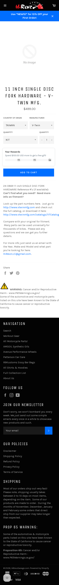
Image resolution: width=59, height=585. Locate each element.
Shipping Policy (12, 456)
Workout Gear (11, 335)
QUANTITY (8, 132)
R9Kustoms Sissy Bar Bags (19, 362)
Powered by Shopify (39, 568)
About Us (8, 378)
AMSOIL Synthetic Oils (16, 346)
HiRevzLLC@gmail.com (17, 253)
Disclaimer (9, 450)
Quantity (44, 132)
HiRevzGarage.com (20, 568)
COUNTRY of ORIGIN (12, 118)
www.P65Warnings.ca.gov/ (18, 557)
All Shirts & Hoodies (15, 367)
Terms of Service (13, 472)
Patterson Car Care (14, 357)
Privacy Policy (11, 466)
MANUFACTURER (37, 118)
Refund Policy (11, 461)
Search (7, 330)
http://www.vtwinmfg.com (19, 207)
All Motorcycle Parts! (15, 341)
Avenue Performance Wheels (20, 351)
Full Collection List (14, 372)
